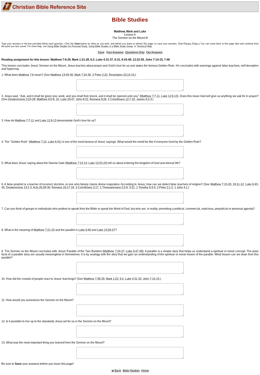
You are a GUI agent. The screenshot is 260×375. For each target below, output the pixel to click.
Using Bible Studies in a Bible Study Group (111, 46)
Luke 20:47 (67, 99)
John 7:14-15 (151, 278)
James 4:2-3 (144, 99)
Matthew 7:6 (26, 74)
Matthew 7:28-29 (94, 278)
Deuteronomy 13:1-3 (19, 187)
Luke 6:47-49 (134, 251)
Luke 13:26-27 (106, 229)
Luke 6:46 (85, 229)
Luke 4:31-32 (133, 278)
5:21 (132, 187)
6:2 (122, 278)
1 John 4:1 (180, 187)
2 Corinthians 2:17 (87, 187)
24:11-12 (238, 184)
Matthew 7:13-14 (76, 162)
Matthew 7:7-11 (150, 96)
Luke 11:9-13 (169, 96)
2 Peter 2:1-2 (165, 187)
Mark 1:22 (112, 278)
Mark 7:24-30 (82, 74)
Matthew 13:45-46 (62, 74)
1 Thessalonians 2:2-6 (114, 187)
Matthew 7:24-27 (114, 251)
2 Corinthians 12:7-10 (121, 99)
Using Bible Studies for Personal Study (67, 46)
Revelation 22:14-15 (121, 74)
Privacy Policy (191, 43)
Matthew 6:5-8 (45, 99)
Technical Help (144, 46)
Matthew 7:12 (38, 141)
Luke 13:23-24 (97, 162)
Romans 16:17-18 (63, 187)
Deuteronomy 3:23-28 (21, 99)
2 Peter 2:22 (100, 74)
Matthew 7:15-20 (220, 184)
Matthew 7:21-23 (44, 229)
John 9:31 (82, 99)
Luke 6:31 (54, 141)
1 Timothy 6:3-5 (145, 187)
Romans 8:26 (98, 99)
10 (57, 99)
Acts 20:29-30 (41, 187)
